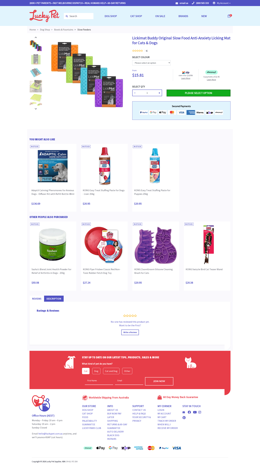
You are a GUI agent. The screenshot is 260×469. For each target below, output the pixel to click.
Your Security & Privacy (141, 419)
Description (53, 298)
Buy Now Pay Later (114, 415)
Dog (96, 371)
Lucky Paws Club (91, 428)
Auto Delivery (115, 431)
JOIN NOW (159, 381)
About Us (112, 409)
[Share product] (147, 51)
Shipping (112, 420)
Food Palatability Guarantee (89, 421)
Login (161, 409)
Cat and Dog (111, 371)
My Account (164, 413)
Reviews (36, 298)
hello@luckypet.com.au (50, 433)
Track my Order (167, 420)
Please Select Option (198, 93)
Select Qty (138, 86)
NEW (204, 16)
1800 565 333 (202, 3)
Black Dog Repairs (113, 437)
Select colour (141, 57)
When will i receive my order (168, 426)
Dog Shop (87, 409)
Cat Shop (87, 413)
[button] (222, 3)
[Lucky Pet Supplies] (44, 15)
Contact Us (139, 409)
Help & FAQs (139, 413)
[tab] (36, 298)
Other (127, 371)
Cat (86, 371)
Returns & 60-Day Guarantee (117, 426)
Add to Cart (174, 86)
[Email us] (185, 412)
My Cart (162, 417)
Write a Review (130, 332)
